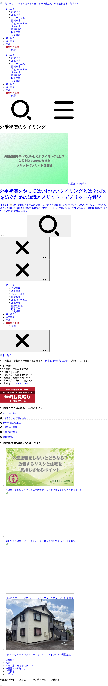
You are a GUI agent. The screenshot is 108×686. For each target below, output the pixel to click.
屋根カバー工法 (19, 23)
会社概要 (10, 660)
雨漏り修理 (16, 29)
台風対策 (15, 35)
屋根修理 (15, 26)
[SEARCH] (21, 119)
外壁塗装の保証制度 (12, 423)
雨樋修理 (15, 20)
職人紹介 (10, 38)
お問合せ (10, 674)
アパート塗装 (18, 17)
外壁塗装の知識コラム (17, 668)
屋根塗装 (15, 14)
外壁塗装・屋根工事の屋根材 (15, 418)
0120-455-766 (21, 383)
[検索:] (13, 235)
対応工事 (10, 9)
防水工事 (15, 32)
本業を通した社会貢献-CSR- (20, 665)
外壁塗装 (15, 12)
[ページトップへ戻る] (1, 685)
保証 (8, 44)
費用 (13, 49)
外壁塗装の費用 (10, 427)
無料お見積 (8, 437)
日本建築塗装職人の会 (56, 360)
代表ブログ (11, 662)
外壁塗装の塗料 (9, 413)
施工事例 (10, 41)
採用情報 (10, 671)
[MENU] (64, 119)
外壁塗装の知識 (10, 432)
